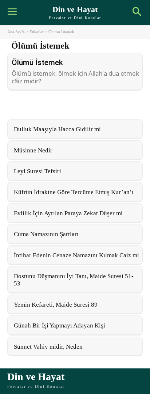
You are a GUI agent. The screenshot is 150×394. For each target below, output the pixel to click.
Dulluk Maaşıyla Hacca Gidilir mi (57, 129)
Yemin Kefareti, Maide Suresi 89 (56, 304)
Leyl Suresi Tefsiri (37, 171)
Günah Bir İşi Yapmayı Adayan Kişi (59, 325)
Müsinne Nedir (33, 150)
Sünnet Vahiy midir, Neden (48, 346)
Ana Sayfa (16, 32)
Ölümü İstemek (37, 62)
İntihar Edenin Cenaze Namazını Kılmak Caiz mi (76, 255)
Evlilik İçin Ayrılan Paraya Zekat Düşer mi (68, 213)
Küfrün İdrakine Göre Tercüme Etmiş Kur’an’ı (74, 192)
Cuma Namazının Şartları (46, 234)
